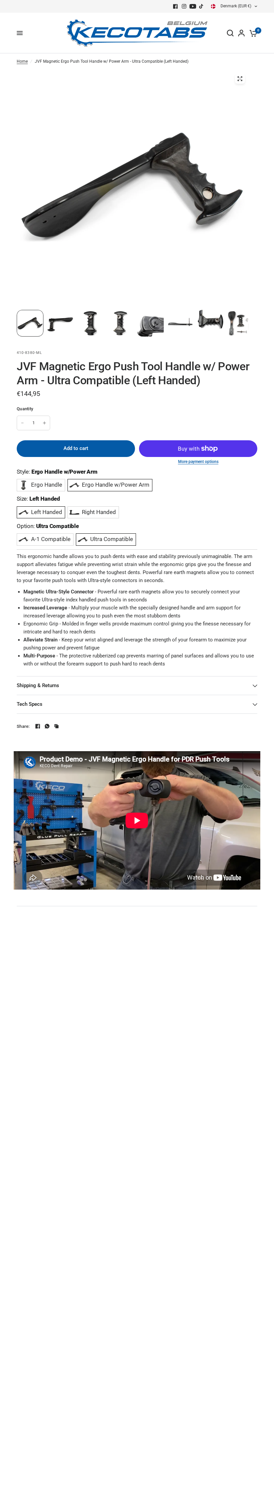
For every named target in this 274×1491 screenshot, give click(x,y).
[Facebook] (175, 6)
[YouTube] (192, 6)
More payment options (198, 462)
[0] (252, 33)
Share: (23, 726)
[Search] (230, 33)
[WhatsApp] (47, 726)
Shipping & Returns (38, 685)
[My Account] (241, 33)
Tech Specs (29, 704)
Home (22, 61)
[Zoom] (240, 79)
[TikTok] (201, 6)
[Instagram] (184, 6)
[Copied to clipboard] (56, 726)
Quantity (25, 408)
